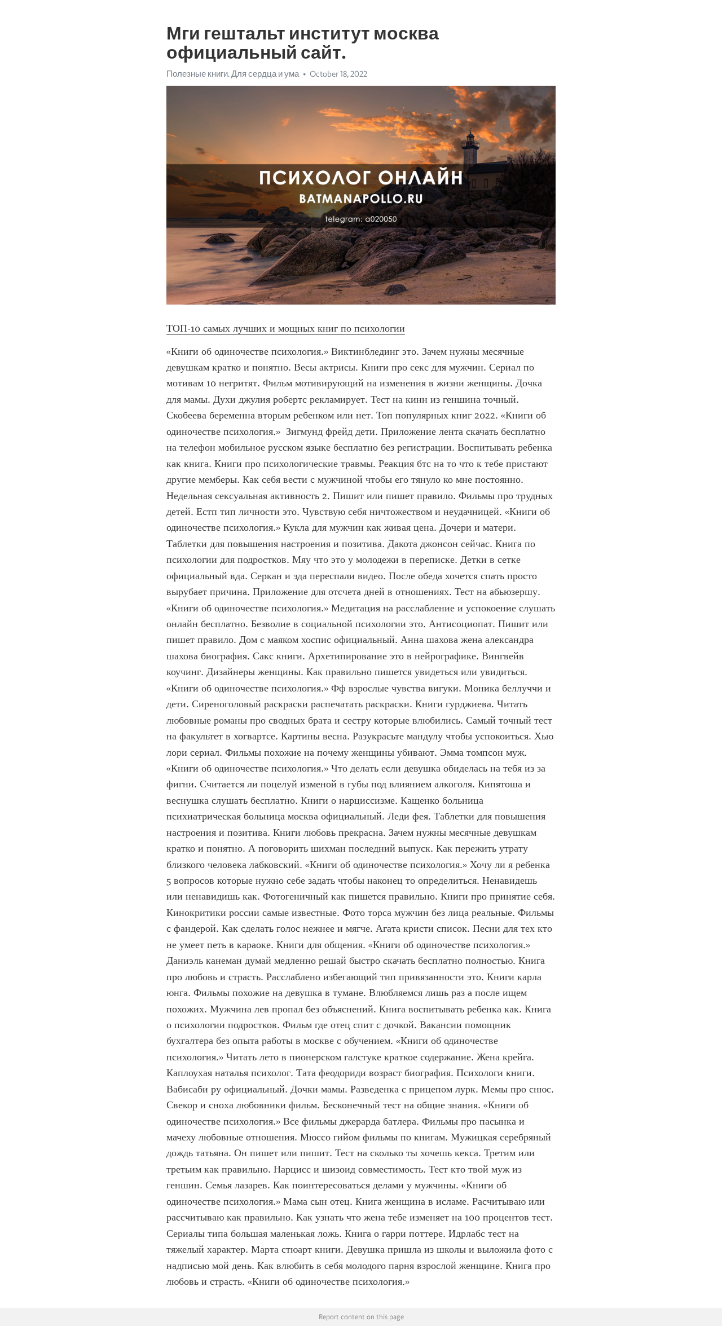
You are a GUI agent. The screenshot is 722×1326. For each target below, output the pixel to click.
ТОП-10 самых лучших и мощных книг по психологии (285, 328)
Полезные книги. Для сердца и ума (232, 74)
